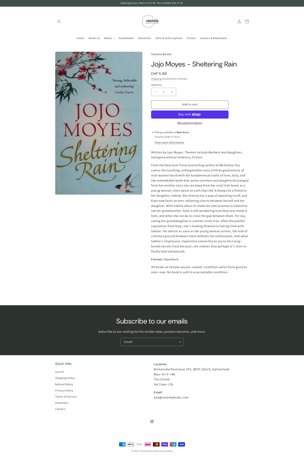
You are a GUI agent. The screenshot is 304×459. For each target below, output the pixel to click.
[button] (59, 21)
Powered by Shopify (163, 451)
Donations (61, 402)
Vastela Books (146, 451)
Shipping (156, 78)
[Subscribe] (179, 342)
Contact (60, 409)
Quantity (156, 84)
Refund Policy (64, 384)
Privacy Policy (64, 390)
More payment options (190, 123)
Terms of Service (66, 396)
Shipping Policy (65, 378)
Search (59, 371)
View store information (169, 142)
